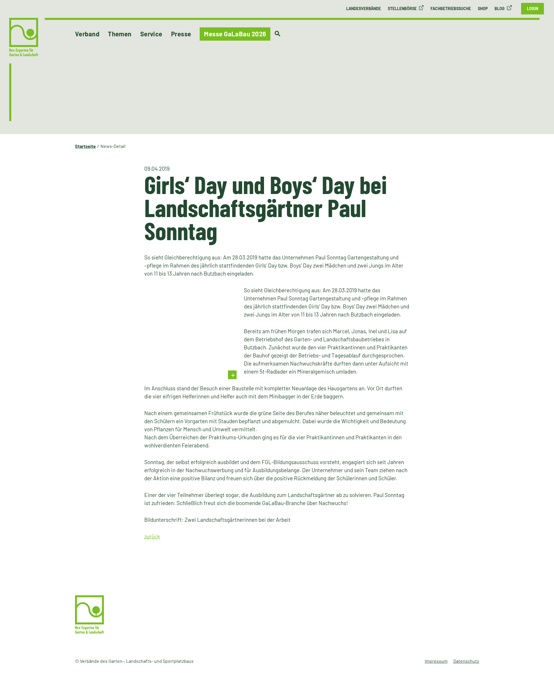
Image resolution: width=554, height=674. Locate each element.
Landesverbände (363, 8)
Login (532, 8)
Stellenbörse (402, 8)
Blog (500, 8)
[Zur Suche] (277, 33)
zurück (152, 536)
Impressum (436, 661)
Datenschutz (466, 661)
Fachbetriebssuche (451, 8)
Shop (483, 8)
